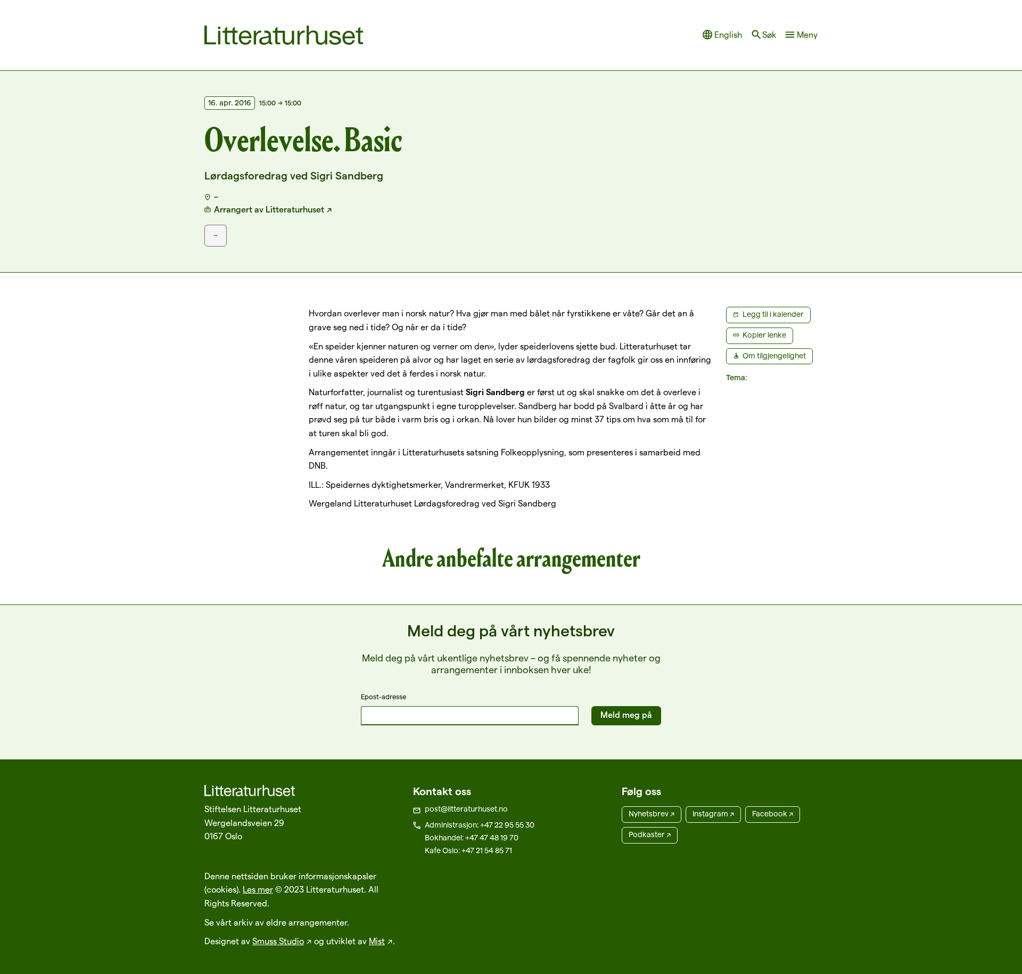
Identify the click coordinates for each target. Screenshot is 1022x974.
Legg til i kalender (773, 314)
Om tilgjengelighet (774, 355)
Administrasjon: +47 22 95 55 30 (479, 825)
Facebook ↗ (772, 813)
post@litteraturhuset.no (466, 809)
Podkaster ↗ (650, 834)
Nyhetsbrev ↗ (651, 813)
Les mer (258, 889)
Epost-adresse (383, 696)
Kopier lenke (764, 335)
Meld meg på (626, 714)
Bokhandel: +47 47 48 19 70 (471, 837)
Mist (377, 941)
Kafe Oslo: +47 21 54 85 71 (468, 850)
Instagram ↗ (713, 813)
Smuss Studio (278, 941)
